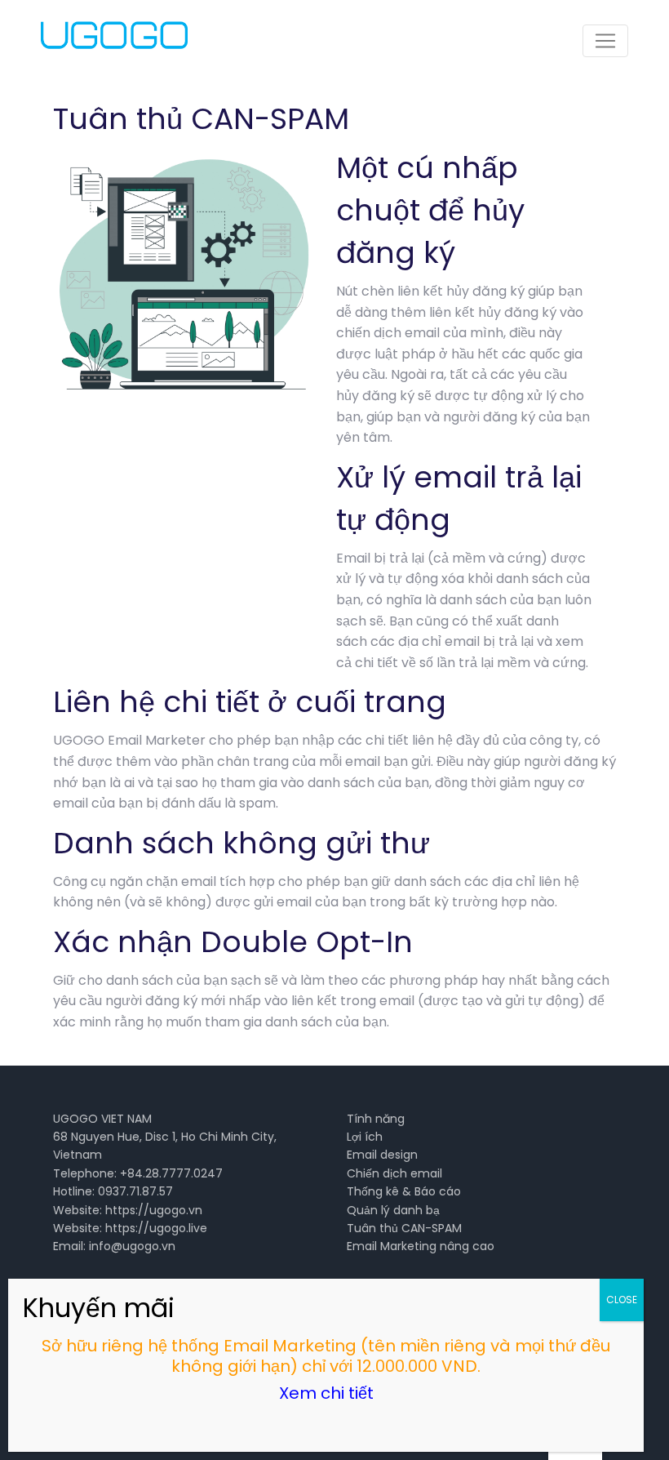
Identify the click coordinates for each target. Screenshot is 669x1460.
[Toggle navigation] (605, 40)
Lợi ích (365, 1136)
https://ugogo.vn (153, 1210)
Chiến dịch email (394, 1173)
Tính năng (376, 1119)
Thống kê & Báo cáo (404, 1191)
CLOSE (621, 1299)
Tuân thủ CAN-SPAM (404, 1228)
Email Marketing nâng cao (420, 1246)
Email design (382, 1154)
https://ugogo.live (156, 1228)
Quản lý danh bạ (393, 1210)
